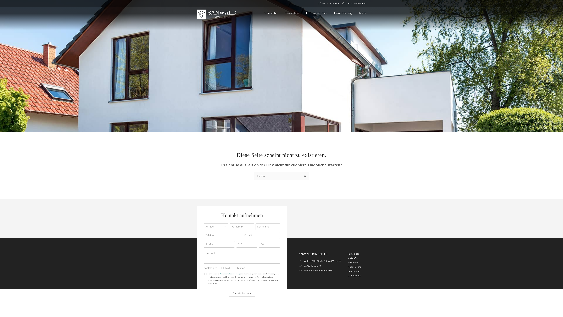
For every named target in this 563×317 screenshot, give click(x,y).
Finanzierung (343, 13)
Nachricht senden (242, 293)
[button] (216, 226)
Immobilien (291, 13)
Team (362, 13)
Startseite (270, 13)
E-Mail (226, 268)
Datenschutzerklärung (229, 274)
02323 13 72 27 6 (330, 3)
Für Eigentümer (316, 13)
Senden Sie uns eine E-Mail (318, 270)
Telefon (241, 268)
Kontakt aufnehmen (355, 3)
